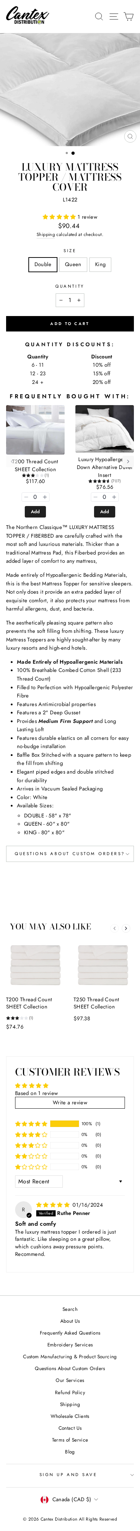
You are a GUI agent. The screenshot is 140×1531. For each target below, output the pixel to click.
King (100, 264)
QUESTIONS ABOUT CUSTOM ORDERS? (70, 853)
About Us (70, 1320)
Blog (70, 1451)
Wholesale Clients (70, 1416)
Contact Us (70, 1428)
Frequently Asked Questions (70, 1332)
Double (42, 264)
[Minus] (26, 497)
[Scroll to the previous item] (12, 461)
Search (70, 1309)
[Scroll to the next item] (128, 461)
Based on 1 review (36, 1093)
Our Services (70, 1380)
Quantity (69, 286)
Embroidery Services (70, 1344)
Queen (73, 264)
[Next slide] (126, 928)
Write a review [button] (70, 1103)
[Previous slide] (114, 928)
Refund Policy (70, 1392)
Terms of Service (70, 1439)
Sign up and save (68, 1474)
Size (70, 250)
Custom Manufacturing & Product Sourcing (70, 1356)
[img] (53, 1205)
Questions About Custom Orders (70, 1368)
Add (35, 511)
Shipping (46, 234)
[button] (60, 217)
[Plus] (45, 497)
